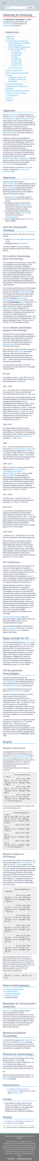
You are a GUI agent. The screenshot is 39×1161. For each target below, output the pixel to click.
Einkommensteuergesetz (10, 184)
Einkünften (15, 117)
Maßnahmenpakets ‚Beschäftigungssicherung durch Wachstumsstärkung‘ (14, 471)
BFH (12, 722)
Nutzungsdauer (7, 164)
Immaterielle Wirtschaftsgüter (12, 617)
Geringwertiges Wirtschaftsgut (12, 686)
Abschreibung (9, 188)
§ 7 (20, 411)
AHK (32, 318)
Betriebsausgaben (8, 158)
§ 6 (26, 219)
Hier (26, 1141)
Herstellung (6, 644)
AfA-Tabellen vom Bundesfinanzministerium (18, 1121)
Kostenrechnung (29, 1040)
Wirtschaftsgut (12, 115)
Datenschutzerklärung (24, 1159)
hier (19, 1141)
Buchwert (20, 351)
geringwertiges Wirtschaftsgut (14, 989)
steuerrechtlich (7, 24)
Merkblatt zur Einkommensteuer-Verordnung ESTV (18, 1090)
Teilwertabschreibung (11, 217)
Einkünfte (26, 167)
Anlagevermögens (8, 344)
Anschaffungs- (15, 239)
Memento (24, 1091)
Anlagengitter (7, 308)
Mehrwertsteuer (8, 758)
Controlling (8, 1042)
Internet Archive (18, 1093)
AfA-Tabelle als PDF (11, 1123)
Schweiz (9, 1011)
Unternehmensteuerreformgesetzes (22, 449)
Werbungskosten (23, 158)
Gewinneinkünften (8, 133)
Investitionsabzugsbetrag (13, 993)
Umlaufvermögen (26, 213)
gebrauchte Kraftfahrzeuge (16, 691)
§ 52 (16, 381)
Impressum (11, 1159)
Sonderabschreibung (25, 436)
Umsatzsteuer (11, 628)
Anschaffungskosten (9, 119)
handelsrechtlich (12, 197)
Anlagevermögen (8, 26)
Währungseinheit (25, 292)
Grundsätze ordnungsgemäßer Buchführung (15, 299)
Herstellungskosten (25, 119)
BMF (18, 700)
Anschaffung (18, 630)
